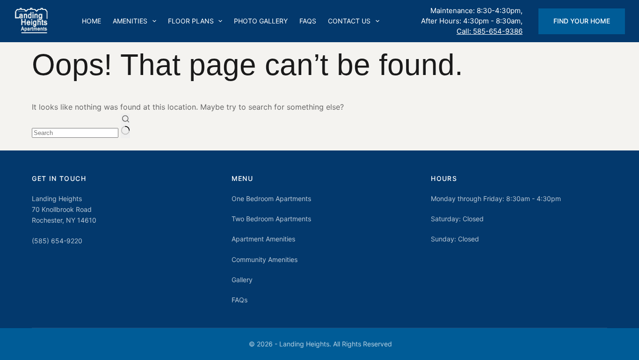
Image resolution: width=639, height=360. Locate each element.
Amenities (130, 21)
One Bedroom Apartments (271, 198)
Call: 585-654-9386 (490, 31)
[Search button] (125, 126)
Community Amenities (265, 259)
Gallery (242, 280)
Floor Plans (191, 21)
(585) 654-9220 (57, 241)
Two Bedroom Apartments (271, 219)
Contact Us (349, 21)
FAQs (307, 21)
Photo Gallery (261, 21)
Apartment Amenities (263, 239)
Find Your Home (581, 21)
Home (91, 21)
